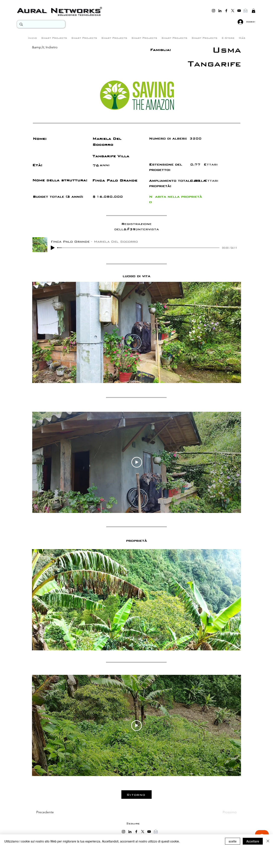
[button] (253, 11)
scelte (233, 841)
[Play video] (136, 462)
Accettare (252, 841)
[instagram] (213, 11)
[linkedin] (220, 11)
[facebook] (226, 11)
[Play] (53, 248)
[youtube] (239, 11)
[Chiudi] (267, 841)
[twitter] (233, 11)
